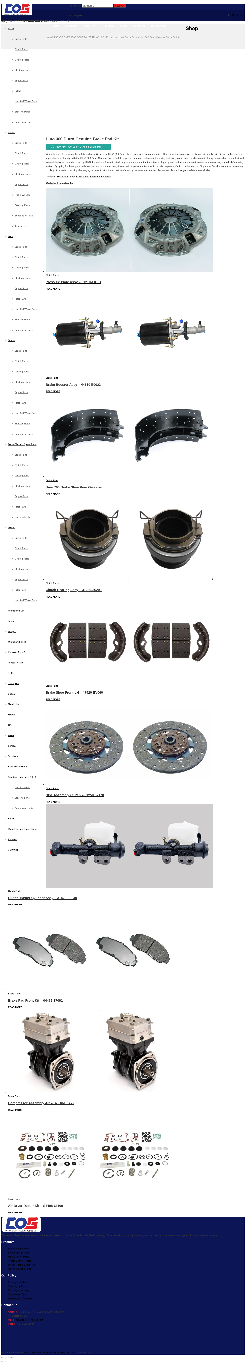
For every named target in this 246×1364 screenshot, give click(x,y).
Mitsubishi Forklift (17, 642)
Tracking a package (18, 1290)
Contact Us (158, 26)
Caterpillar (13, 683)
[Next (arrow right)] (6, 1361)
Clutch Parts (21, 153)
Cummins (13, 849)
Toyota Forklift (15, 662)
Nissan (11, 527)
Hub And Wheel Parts (26, 309)
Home (55, 26)
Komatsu (12, 839)
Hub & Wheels (22, 194)
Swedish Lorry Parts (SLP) (22, 777)
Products (89, 26)
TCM (10, 673)
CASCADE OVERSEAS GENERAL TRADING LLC (50, 1352)
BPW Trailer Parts (17, 766)
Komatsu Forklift (16, 652)
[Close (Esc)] (2, 1357)
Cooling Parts (22, 163)
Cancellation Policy (18, 1294)
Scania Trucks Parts (18, 1252)
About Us (71, 26)
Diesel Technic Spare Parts (22, 444)
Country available (17, 1282)
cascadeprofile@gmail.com (28, 1319)
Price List (139, 26)
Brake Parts (21, 39)
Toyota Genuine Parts (19, 1260)
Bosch (11, 818)
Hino (10, 236)
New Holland (14, 704)
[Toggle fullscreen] (9, 1357)
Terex (11, 621)
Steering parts (22, 797)
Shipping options (17, 1286)
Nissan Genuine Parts (19, 1268)
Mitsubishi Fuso (16, 610)
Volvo (11, 735)
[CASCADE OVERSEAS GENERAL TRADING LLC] (35, 10)
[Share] (6, 1357)
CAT (10, 725)
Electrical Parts (22, 174)
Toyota (11, 340)
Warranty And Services (20, 1298)
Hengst (12, 631)
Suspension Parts (24, 215)
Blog (123, 26)
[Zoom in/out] (12, 1357)
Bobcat (11, 693)
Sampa (12, 745)
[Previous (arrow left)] (2, 1361)
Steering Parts (22, 205)
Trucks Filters (22, 226)
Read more (53, 288)
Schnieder (13, 756)
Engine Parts (21, 184)
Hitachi (11, 714)
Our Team (108, 26)
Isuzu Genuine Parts (19, 1248)
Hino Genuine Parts (100, 176)
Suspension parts (24, 808)
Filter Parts (20, 298)
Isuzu (11, 28)
